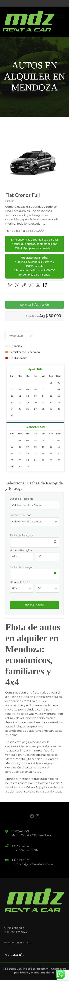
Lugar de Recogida (21, 498)
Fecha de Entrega (21, 567)
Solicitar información (34, 304)
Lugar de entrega (20, 515)
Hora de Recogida (21, 550)
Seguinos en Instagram (18, 942)
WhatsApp (33, 787)
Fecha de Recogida (21, 535)
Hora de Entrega (20, 582)
